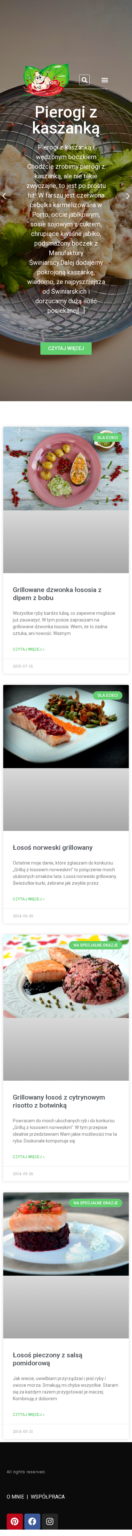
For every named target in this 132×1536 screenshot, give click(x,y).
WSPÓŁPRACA (48, 1497)
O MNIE (16, 1497)
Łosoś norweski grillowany (53, 847)
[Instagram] (50, 1522)
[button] (84, 80)
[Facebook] (32, 1522)
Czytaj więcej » (29, 649)
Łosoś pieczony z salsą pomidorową (47, 1359)
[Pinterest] (15, 1522)
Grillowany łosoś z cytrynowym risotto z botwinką (59, 1101)
